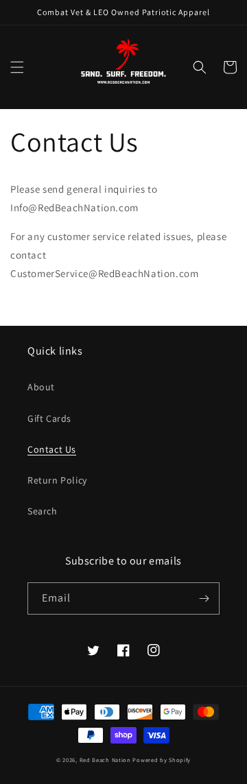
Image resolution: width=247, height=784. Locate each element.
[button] (17, 67)
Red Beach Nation (105, 759)
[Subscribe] (204, 598)
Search (42, 511)
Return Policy (57, 480)
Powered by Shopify (161, 759)
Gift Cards (49, 418)
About (41, 387)
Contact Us (51, 449)
